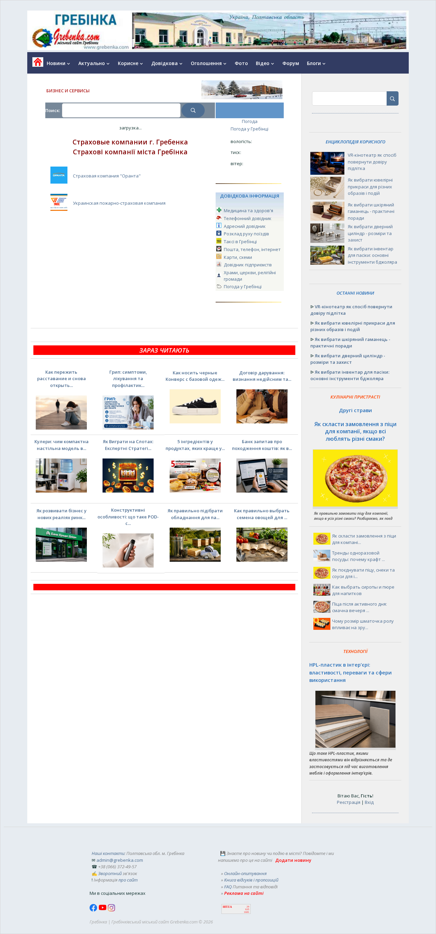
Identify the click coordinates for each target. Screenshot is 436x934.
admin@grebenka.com (119, 860)
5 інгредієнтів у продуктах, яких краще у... (195, 444)
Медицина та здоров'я (248, 210)
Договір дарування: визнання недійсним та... (262, 376)
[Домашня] (35, 64)
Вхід (369, 802)
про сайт (128, 880)
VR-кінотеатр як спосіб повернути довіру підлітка (372, 161)
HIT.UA (227, 906)
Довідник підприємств (248, 265)
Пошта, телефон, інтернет (252, 249)
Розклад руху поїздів (246, 234)
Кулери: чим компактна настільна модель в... (61, 444)
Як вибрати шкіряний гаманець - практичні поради (371, 211)
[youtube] (103, 910)
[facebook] (94, 910)
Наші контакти (108, 853)
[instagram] (111, 910)
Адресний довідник (245, 226)
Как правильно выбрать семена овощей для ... (262, 514)
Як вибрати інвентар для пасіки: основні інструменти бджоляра (372, 255)
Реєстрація (348, 802)
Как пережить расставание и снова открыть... (61, 378)
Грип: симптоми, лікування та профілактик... (128, 378)
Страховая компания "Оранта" (107, 176)
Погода (250, 121)
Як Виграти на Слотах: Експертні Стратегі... (128, 444)
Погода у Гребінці (243, 286)
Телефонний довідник (247, 218)
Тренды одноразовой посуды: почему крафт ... (358, 556)
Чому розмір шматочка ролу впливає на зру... (363, 624)
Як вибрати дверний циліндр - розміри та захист (370, 233)
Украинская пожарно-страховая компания (119, 203)
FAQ (228, 887)
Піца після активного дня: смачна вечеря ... (359, 607)
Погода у (249, 129)
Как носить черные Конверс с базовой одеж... (195, 376)
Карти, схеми (238, 257)
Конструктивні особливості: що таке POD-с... (128, 516)
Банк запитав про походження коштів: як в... (262, 444)
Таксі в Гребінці (240, 241)
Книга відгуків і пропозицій (251, 880)
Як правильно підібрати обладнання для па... (195, 514)
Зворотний (110, 873)
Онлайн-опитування (245, 873)
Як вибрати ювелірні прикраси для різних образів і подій (370, 186)
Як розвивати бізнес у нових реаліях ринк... (61, 514)
